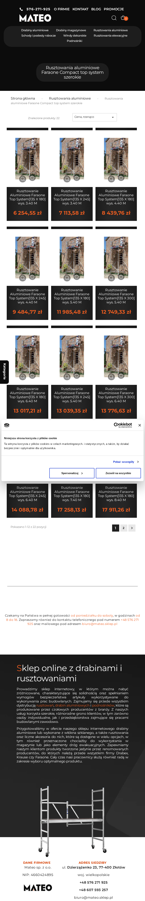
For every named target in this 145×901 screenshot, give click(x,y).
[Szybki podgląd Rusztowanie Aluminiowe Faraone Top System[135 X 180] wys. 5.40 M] (67, 278)
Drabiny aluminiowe (34, 30)
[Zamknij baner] (139, 425)
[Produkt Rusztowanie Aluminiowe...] (27, 158)
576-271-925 (36, 9)
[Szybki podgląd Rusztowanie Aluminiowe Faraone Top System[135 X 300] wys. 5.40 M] (111, 278)
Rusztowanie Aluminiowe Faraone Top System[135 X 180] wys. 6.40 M (27, 395)
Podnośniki (74, 41)
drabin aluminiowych (72, 705)
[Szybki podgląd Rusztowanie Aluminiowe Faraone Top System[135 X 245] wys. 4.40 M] (22, 278)
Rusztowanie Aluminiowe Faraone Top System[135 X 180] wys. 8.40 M (116, 494)
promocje (114, 9)
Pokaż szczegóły (123, 461)
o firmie (61, 9)
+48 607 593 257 (93, 890)
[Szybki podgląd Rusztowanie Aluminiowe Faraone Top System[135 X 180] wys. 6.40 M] (22, 376)
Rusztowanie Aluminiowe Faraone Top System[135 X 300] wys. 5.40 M (116, 296)
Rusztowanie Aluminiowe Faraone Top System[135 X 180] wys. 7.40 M (72, 494)
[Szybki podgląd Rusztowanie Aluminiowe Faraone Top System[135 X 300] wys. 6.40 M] (111, 376)
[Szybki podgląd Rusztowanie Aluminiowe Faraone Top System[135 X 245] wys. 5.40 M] (67, 376)
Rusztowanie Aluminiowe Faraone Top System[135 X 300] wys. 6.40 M (116, 395)
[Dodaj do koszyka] (32, 177)
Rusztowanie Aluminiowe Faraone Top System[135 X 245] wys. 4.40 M (27, 296)
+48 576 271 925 (94, 882)
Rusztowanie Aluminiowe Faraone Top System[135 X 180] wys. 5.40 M (72, 296)
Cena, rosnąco (94, 117)
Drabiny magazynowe (71, 30)
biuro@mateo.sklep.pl (99, 624)
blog (96, 9)
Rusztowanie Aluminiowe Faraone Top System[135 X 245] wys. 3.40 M (71, 197)
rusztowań (45, 705)
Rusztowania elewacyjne (110, 35)
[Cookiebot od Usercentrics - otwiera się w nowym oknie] (116, 425)
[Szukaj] (114, 18)
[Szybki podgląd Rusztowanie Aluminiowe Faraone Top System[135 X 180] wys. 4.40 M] (111, 179)
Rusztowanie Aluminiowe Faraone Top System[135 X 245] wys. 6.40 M (27, 494)
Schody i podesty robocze (38, 35)
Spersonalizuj (69, 472)
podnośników (103, 705)
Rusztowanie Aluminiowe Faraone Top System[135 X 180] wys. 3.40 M (27, 197)
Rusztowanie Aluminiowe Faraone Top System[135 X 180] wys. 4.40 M (116, 197)
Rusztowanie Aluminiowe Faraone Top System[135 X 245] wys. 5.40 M (71, 395)
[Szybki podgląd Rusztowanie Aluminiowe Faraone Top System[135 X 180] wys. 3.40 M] (22, 179)
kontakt (80, 9)
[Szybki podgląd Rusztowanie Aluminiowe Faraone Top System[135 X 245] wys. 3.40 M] (67, 179)
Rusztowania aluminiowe (111, 30)
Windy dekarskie (74, 35)
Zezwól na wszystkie (118, 472)
